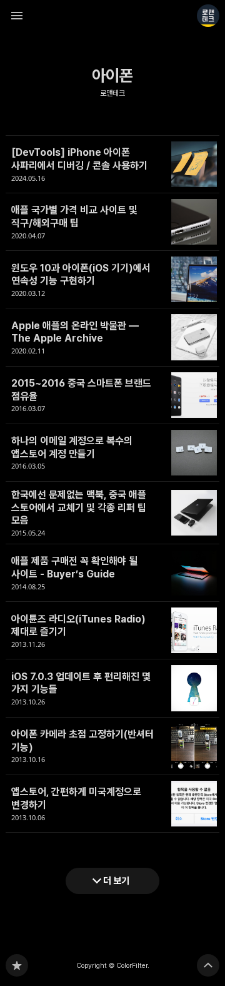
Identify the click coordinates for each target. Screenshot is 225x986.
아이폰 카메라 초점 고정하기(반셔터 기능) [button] (112, 746)
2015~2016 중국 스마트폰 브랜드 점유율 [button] (112, 395)
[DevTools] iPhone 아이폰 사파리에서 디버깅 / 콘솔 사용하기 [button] (112, 164)
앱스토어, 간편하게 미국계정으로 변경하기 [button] (112, 804)
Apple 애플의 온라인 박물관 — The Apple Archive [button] (112, 337)
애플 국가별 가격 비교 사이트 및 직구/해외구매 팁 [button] (112, 222)
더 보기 (116, 881)
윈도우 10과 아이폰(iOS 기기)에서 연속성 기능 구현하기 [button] (112, 279)
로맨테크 (112, 93)
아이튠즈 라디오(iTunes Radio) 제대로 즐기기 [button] (112, 630)
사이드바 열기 (17, 16)
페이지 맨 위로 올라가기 (208, 965)
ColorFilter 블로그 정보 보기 (208, 16)
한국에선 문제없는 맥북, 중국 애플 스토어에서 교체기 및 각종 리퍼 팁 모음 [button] (112, 513)
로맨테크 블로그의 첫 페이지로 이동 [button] (112, 16)
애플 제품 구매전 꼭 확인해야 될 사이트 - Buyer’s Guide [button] (112, 573)
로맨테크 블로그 (17, 965)
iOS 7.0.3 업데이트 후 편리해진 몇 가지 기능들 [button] (112, 688)
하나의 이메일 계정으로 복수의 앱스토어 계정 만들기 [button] (112, 453)
